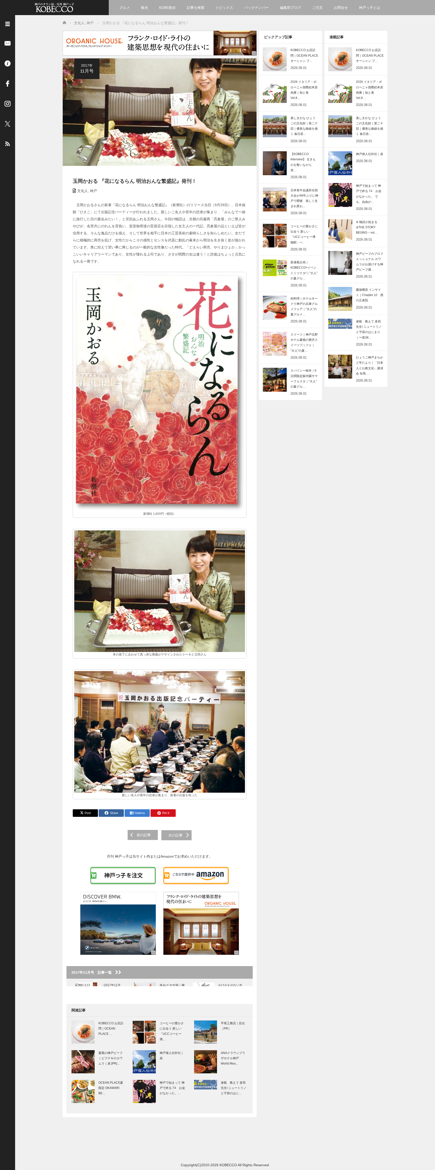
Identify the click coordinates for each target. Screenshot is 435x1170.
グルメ (124, 8)
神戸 (93, 191)
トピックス (224, 8)
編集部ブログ (290, 8)
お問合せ (341, 8)
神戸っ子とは (369, 8)
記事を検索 (195, 8)
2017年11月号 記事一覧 (93, 972)
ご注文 (317, 8)
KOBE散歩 (167, 8)
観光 (144, 8)
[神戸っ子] (54, 7)
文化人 (82, 191)
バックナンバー (256, 8)
